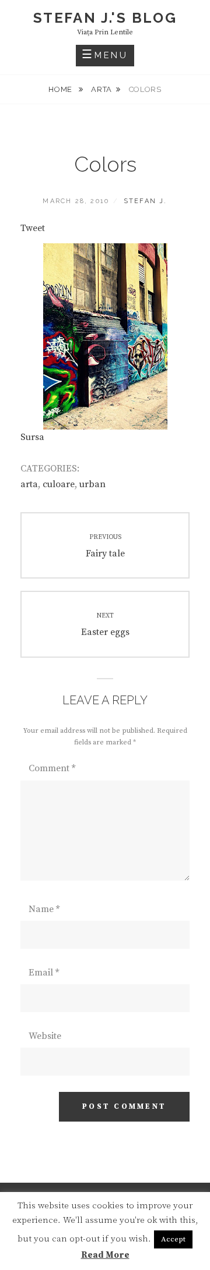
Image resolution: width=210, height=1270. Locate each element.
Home (61, 89)
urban (92, 484)
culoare (59, 484)
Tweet (32, 228)
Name (44, 909)
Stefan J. (145, 201)
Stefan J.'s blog (105, 17)
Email (44, 972)
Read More (105, 1255)
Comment (52, 768)
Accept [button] (173, 1239)
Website (45, 1036)
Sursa (32, 437)
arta (101, 89)
